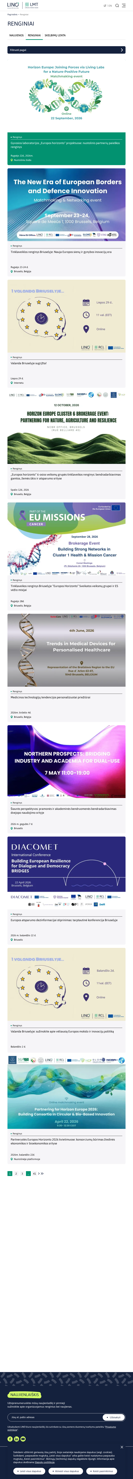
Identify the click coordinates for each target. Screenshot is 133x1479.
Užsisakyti (115, 1417)
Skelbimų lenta (55, 35)
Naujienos (16, 35)
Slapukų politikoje (44, 1462)
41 (34, 1173)
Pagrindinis (12, 14)
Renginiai (34, 35)
